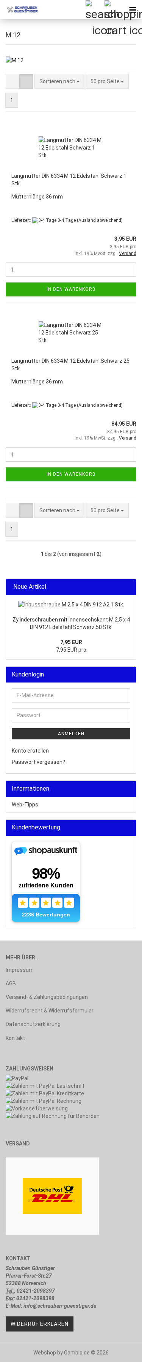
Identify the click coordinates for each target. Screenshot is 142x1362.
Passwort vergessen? (38, 762)
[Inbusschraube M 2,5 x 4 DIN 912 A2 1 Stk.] (71, 604)
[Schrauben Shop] (19, 9)
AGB (11, 983)
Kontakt (15, 1038)
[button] (13, 81)
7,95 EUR (71, 642)
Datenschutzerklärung (33, 1024)
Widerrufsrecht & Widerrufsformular (50, 1011)
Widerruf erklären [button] (40, 1324)
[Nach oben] (121, 1351)
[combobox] (59, 81)
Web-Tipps (25, 805)
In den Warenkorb (71, 289)
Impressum (20, 970)
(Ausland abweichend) (100, 220)
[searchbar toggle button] (94, 9)
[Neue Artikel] (128, 587)
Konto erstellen (30, 751)
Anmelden (71, 733)
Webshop (44, 1353)
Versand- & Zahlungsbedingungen (47, 997)
